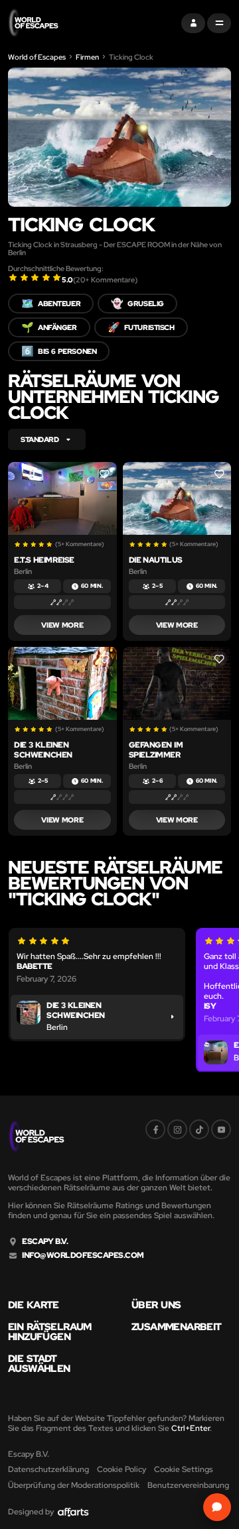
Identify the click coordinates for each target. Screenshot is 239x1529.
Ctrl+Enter (190, 1428)
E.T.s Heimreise (44, 560)
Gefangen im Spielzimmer (156, 750)
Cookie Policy (121, 1469)
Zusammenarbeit (176, 1327)
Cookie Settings (183, 1469)
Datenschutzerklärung (48, 1469)
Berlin (23, 571)
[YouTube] (221, 1129)
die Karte (33, 1305)
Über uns (156, 1305)
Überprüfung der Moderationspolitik (73, 1485)
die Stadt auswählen (39, 1364)
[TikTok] (199, 1129)
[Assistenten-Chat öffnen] (217, 1507)
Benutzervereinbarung (188, 1485)
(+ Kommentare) (105, 279)
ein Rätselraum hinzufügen (50, 1332)
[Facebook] (155, 1129)
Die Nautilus (156, 560)
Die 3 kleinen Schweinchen (43, 750)
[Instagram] (177, 1129)
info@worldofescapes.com (83, 1256)
